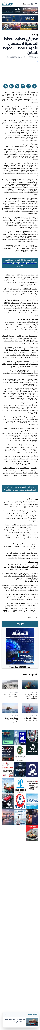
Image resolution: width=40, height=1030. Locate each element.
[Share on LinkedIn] (11, 86)
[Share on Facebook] (34, 86)
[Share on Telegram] (5, 86)
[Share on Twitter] (28, 86)
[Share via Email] (23, 86)
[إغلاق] (5, 1014)
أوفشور (35, 34)
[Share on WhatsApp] (17, 86)
